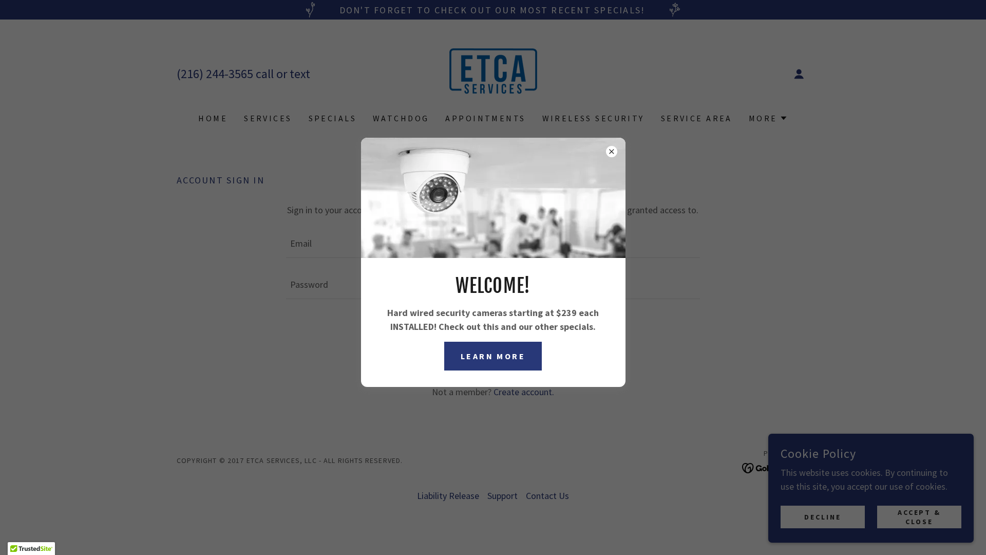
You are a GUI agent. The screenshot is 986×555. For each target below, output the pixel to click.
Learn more (493, 356)
